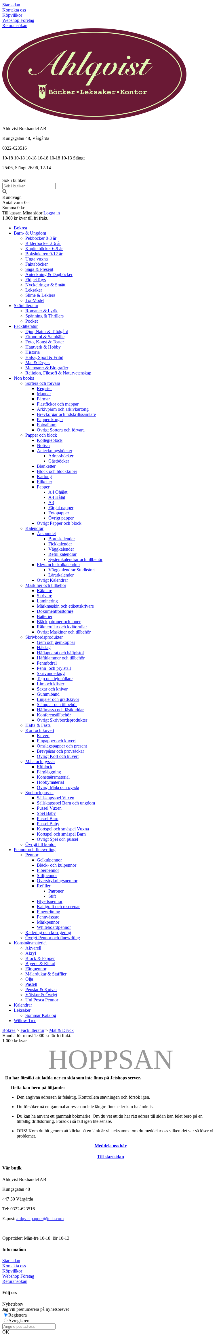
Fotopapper (58, 512)
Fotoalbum (46, 424)
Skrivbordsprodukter (44, 637)
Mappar (44, 393)
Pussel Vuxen (49, 808)
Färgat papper (60, 507)
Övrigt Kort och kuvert (58, 756)
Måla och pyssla (40, 761)
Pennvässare (48, 916)
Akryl (30, 953)
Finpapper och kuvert (56, 740)
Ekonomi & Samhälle (44, 336)
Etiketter (44, 481)
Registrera (17, 1315)
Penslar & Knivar (41, 989)
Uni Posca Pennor (41, 999)
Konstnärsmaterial (53, 777)
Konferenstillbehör (54, 714)
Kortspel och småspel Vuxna (63, 828)
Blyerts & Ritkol (40, 963)
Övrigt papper (61, 518)
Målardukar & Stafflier (45, 973)
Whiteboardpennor (54, 927)
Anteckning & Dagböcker (49, 274)
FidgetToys (35, 279)
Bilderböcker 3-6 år (43, 243)
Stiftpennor (47, 875)
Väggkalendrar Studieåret (71, 569)
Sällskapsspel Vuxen (55, 797)
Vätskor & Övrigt (41, 994)
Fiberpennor (48, 870)
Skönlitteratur (26, 305)
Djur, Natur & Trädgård (46, 331)
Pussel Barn (47, 818)
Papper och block (41, 435)
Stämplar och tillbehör (57, 704)
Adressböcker (60, 455)
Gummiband (48, 694)
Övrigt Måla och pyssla (58, 787)
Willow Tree (25, 1020)
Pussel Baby (48, 823)
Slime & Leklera (40, 295)
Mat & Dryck (37, 362)
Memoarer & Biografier (46, 367)
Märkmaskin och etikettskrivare (65, 606)
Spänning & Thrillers (44, 315)
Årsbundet (46, 533)
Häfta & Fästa (38, 725)
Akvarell (33, 948)
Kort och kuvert (39, 730)
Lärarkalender (61, 575)
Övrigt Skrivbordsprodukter (62, 720)
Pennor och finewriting (35, 849)
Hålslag (44, 647)
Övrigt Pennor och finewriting (52, 937)
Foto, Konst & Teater (44, 341)
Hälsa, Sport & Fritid (44, 357)
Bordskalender (61, 538)
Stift (52, 896)
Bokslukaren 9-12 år (43, 253)
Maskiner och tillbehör (45, 585)
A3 (51, 502)
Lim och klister (50, 683)
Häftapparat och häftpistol (60, 652)
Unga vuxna (36, 258)
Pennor (31, 854)
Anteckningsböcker (54, 450)
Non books (24, 378)
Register (44, 388)
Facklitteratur (26, 326)
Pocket (31, 321)
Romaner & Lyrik (41, 310)
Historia (32, 352)
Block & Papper (40, 958)
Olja (29, 979)
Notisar (43, 445)
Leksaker (33, 290)
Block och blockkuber (57, 471)
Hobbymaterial (50, 782)
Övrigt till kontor (40, 844)
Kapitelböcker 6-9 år (44, 248)
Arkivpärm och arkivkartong (63, 409)
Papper (43, 486)
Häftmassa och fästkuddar (60, 709)
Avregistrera (19, 1320)
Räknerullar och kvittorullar (62, 626)
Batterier (44, 616)
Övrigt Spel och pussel (57, 839)
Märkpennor (48, 922)
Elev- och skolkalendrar (58, 564)
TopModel (34, 300)
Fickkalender (60, 543)
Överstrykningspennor (57, 880)
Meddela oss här (111, 1145)
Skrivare (44, 595)
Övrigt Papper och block (59, 523)
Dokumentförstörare (55, 611)
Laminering (47, 600)
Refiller (43, 885)
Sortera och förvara (42, 383)
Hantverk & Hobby (43, 347)
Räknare (44, 590)
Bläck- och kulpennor (56, 865)
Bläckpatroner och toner (59, 621)
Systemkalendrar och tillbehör (75, 559)
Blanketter (46, 466)
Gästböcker (58, 461)
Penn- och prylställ (54, 668)
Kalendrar (34, 528)
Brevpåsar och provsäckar (60, 751)
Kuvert (43, 735)
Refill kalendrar (62, 554)
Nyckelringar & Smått (45, 284)
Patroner (56, 891)
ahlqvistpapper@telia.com (40, 1218)
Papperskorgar (50, 419)
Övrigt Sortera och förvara (61, 429)
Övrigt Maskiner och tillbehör (64, 631)
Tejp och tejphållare (55, 678)
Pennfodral (47, 663)
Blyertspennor (49, 901)
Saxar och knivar (52, 688)
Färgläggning (49, 771)
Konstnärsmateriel (30, 942)
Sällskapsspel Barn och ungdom (66, 802)
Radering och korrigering (48, 932)
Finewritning (48, 911)
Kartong (44, 476)
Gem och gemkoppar (56, 642)
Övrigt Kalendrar (52, 580)
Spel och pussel (39, 792)
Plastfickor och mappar (58, 404)
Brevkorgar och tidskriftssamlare (66, 414)
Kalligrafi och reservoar (58, 906)
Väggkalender (61, 549)
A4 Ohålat (57, 492)
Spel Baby (46, 813)
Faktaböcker (36, 264)
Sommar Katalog (40, 1015)
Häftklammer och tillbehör (61, 657)
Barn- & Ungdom (30, 233)
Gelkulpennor (49, 859)
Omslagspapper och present (62, 745)
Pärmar (43, 398)
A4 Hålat (56, 497)
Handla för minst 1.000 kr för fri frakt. (36, 1038)
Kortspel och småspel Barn (61, 834)
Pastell (31, 984)
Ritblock (44, 766)
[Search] (4, 192)
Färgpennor (35, 968)
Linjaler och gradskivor (58, 699)
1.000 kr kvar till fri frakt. (25, 218)
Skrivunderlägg (51, 673)
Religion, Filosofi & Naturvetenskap (58, 372)
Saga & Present (39, 269)
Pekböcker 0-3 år (40, 238)
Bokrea (20, 227)
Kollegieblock (49, 440)
